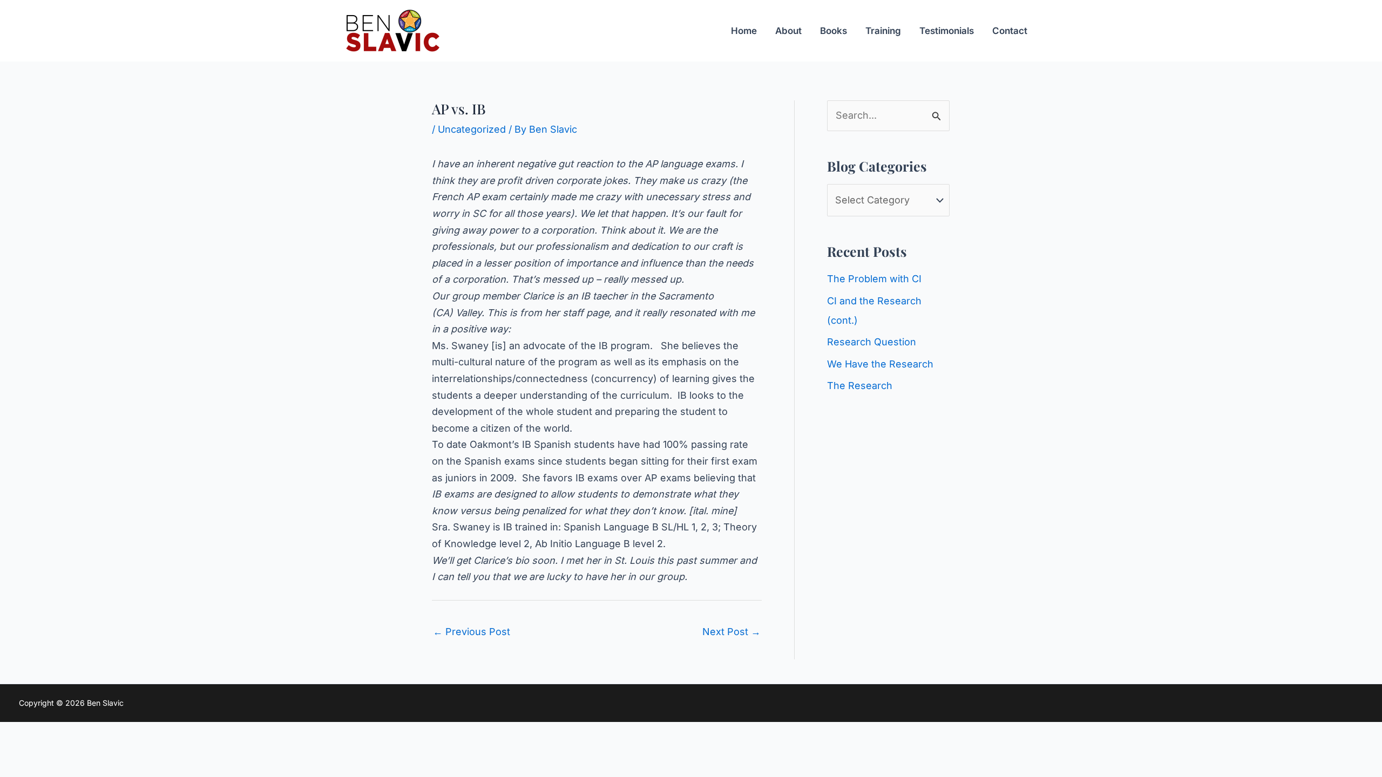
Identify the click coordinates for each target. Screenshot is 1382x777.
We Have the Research (880, 364)
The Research (859, 385)
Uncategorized (472, 129)
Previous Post (471, 631)
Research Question (871, 341)
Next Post (731, 631)
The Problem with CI (874, 278)
